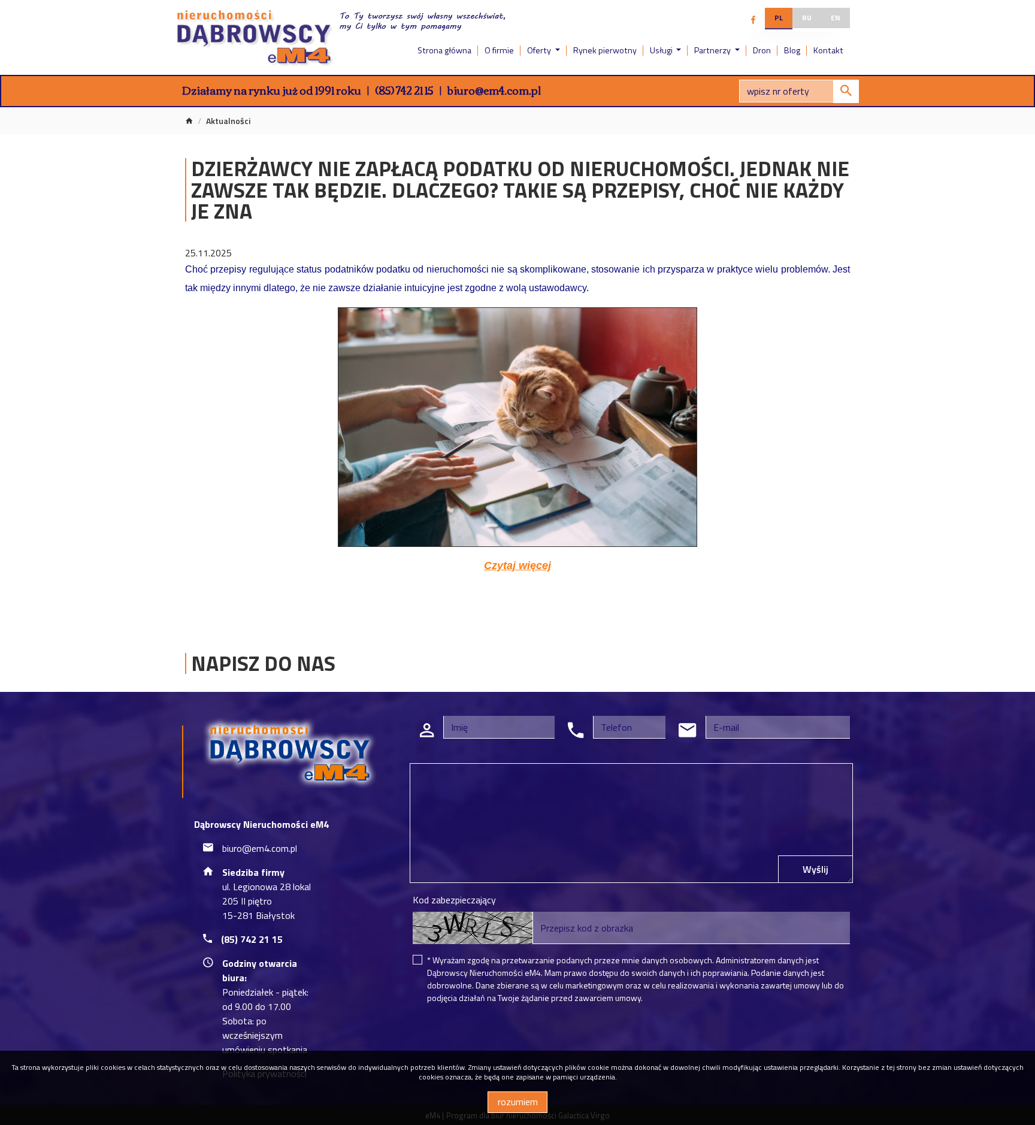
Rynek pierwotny (605, 50)
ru (807, 17)
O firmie (499, 50)
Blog (792, 50)
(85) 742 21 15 (404, 89)
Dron (762, 50)
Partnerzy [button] (713, 50)
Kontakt (828, 50)
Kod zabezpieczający (454, 900)
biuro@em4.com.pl (494, 89)
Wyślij (815, 869)
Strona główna (444, 50)
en (835, 17)
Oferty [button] (540, 50)
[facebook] (753, 20)
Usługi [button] (662, 50)
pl (778, 17)
